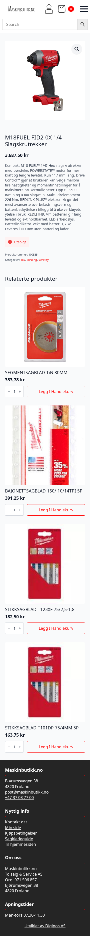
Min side (13, 827)
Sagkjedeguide (19, 839)
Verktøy (43, 260)
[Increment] (19, 391)
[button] (77, 49)
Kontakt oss (16, 822)
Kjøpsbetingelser (21, 833)
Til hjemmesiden (20, 844)
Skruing (32, 260)
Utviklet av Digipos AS (45, 926)
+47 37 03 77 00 (19, 797)
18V (22, 260)
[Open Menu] (84, 9)
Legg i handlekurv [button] (56, 391)
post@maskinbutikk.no (27, 792)
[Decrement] (9, 391)
